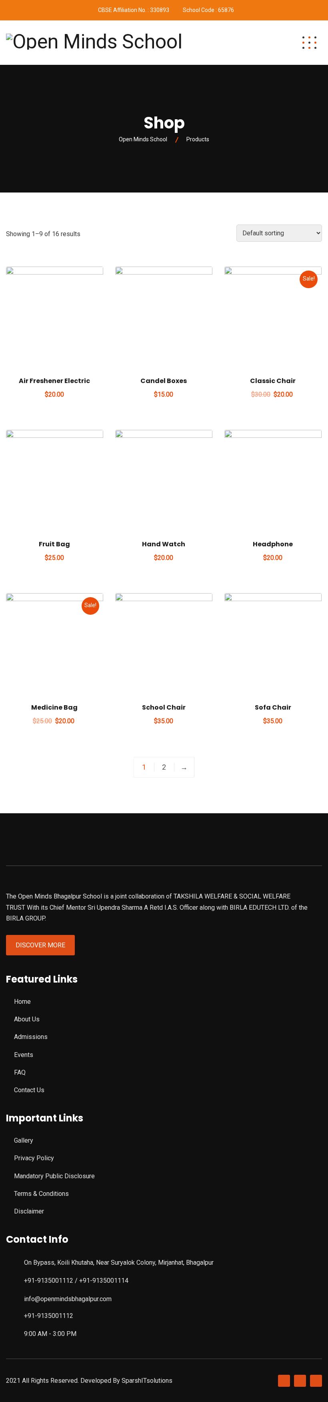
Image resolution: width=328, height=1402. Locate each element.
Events (23, 1055)
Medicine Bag (54, 707)
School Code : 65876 (208, 10)
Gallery (23, 1140)
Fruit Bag (54, 544)
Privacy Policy (34, 1158)
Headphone (273, 544)
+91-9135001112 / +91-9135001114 (76, 1280)
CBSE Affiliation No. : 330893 (133, 10)
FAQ (20, 1072)
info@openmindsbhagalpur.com (68, 1299)
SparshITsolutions (147, 1380)
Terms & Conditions (41, 1193)
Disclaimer (29, 1211)
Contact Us (29, 1090)
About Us (27, 1019)
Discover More (40, 945)
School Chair (164, 707)
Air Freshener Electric (54, 380)
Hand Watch (163, 544)
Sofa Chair (273, 707)
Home (22, 1001)
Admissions (31, 1037)
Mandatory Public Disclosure (54, 1176)
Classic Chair (273, 380)
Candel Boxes (163, 380)
